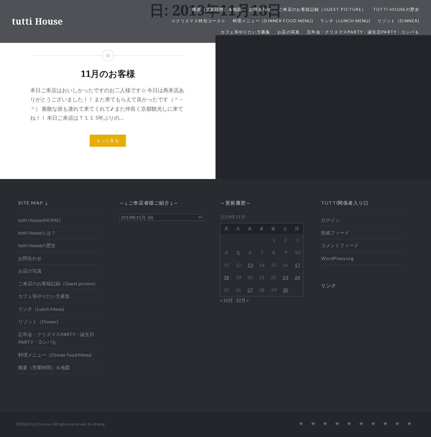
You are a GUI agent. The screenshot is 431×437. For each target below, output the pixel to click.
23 (285, 277)
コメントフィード (340, 245)
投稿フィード (335, 232)
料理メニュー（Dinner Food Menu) (273, 20)
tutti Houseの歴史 (396, 9)
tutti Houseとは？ (37, 232)
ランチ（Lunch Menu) (345, 20)
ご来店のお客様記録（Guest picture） (322, 9)
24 (297, 277)
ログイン (330, 220)
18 (226, 277)
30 (285, 290)
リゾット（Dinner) (398, 20)
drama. (99, 423)
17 (297, 265)
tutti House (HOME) (39, 220)
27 (250, 290)
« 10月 (226, 300)
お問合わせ (260, 9)
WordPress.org (337, 258)
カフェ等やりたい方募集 (245, 31)
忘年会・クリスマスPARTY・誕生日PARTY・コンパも (363, 31)
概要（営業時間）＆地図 (217, 9)
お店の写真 (288, 31)
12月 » (242, 300)
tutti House (37, 21)
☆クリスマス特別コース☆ (199, 20)
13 (250, 265)
